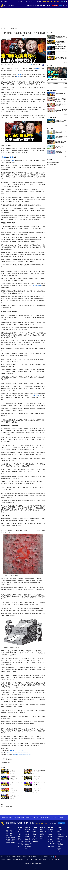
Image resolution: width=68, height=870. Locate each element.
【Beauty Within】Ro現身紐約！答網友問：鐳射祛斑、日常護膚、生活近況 (60, 100)
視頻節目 (20, 823)
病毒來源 (20, 74)
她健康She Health (43, 831)
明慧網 (40, 859)
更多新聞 (65, 114)
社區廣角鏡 (20, 843)
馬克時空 (27, 844)
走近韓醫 (42, 838)
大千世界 (50, 839)
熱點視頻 (13, 837)
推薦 (38, 5)
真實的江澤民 (59, 839)
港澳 (11, 830)
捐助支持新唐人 (40, 823)
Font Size (40, 65)
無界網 (49, 859)
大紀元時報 (15, 859)
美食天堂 (50, 834)
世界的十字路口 (28, 843)
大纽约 (6, 817)
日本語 (57, 817)
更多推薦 (65, 87)
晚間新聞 (19, 834)
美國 (7, 831)
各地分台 (25, 1)
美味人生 (50, 836)
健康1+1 (41, 829)
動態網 (44, 859)
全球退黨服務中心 (33, 859)
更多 (59, 859)
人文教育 (34, 827)
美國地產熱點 (35, 841)
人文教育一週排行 (51, 117)
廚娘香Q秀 (50, 841)
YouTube (66, 1)
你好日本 (50, 831)
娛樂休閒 (50, 827)
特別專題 (49, 159)
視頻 (31, 5)
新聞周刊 (19, 838)
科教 (11, 835)
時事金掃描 (27, 833)
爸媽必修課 (34, 838)
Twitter (64, 1)
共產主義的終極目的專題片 (53, 162)
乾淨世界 (21, 859)
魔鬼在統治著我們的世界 (62, 836)
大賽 (21, 1)
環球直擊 (19, 831)
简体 (32, 1)
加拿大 (10, 817)
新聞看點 (12, 28)
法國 (26, 817)
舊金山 (29, 817)
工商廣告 (58, 851)
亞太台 (33, 817)
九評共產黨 (59, 838)
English (42, 817)
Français (47, 817)
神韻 (18, 1)
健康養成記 (42, 834)
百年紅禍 (58, 841)
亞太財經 (19, 846)
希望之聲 (26, 859)
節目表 (26, 823)
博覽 (44, 5)
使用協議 (24, 856)
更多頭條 (65, 62)
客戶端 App (46, 856)
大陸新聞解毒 (28, 846)
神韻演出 (8, 842)
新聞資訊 (13, 823)
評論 (5, 28)
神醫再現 (42, 836)
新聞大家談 (27, 829)
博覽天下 (8, 840)
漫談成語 (34, 836)
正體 (29, 1)
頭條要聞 (8, 837)
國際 (7, 830)
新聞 (28, 5)
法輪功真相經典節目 (51, 164)
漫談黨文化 (59, 848)
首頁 (2, 28)
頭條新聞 (49, 32)
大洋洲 (18, 817)
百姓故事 (58, 846)
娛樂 (14, 830)
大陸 (7, 835)
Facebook (62, 1)
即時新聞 (8, 839)
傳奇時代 (58, 831)
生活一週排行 (50, 128)
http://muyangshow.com (15, 748)
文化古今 (34, 839)
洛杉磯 (14, 817)
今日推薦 (49, 65)
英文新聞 (44, 1)
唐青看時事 (27, 841)
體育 (14, 831)
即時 (41, 5)
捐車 (55, 1)
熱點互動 (27, 831)
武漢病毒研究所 (37, 285)
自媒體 (8, 28)
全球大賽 (13, 842)
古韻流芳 (34, 833)
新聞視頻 (20, 827)
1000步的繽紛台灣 (51, 844)
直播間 (32, 823)
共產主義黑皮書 (60, 844)
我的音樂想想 (51, 846)
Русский (52, 817)
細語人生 (27, 848)
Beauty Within (51, 838)
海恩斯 (12, 157)
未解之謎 (34, 829)
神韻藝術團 (9, 859)
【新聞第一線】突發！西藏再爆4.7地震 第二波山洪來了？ (61, 58)
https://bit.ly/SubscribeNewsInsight (22, 754)
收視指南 (14, 856)
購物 (58, 1)
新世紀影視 (54, 859)
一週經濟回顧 (20, 841)
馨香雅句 (34, 834)
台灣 (11, 831)
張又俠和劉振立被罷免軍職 (61, 52)
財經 (11, 833)
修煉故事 (58, 849)
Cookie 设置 (34, 868)
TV (60, 5)
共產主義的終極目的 (61, 834)
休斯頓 (22, 817)
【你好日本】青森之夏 (60, 93)
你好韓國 (50, 833)
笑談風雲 (34, 831)
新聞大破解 (27, 838)
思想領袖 (27, 836)
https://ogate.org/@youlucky (17, 750)
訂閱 (61, 823)
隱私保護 (19, 856)
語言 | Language (38, 1)
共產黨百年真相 (60, 833)
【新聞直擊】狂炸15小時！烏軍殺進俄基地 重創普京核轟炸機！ (60, 43)
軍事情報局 (27, 839)
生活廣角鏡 (50, 829)
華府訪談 (19, 839)
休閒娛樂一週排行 (51, 90)
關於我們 (8, 856)
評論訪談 (48, 5)
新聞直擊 (19, 836)
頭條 (34, 5)
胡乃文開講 (42, 833)
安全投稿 (30, 856)
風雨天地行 (59, 843)
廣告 (48, 1)
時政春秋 (27, 834)
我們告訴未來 (59, 829)
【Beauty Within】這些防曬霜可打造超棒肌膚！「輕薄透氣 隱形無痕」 (61, 110)
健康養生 (42, 827)
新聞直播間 (55, 5)
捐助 (51, 1)
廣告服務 (35, 856)
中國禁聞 (19, 833)
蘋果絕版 (18, 76)
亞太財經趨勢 (20, 844)
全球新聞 (19, 829)
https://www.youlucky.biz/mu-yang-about (17, 752)
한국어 (61, 817)
